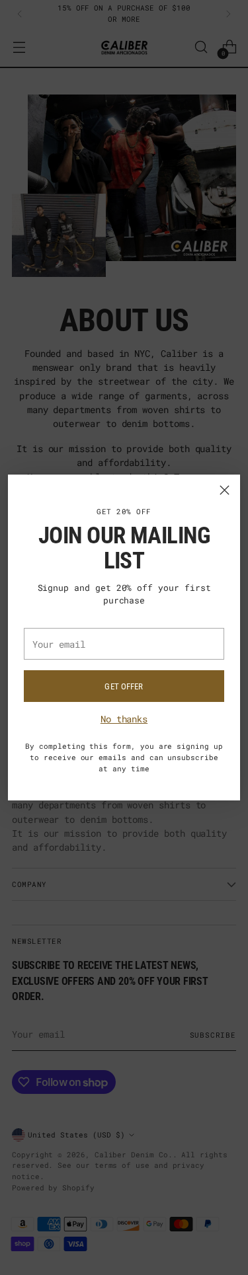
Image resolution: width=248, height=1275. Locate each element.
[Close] (224, 490)
